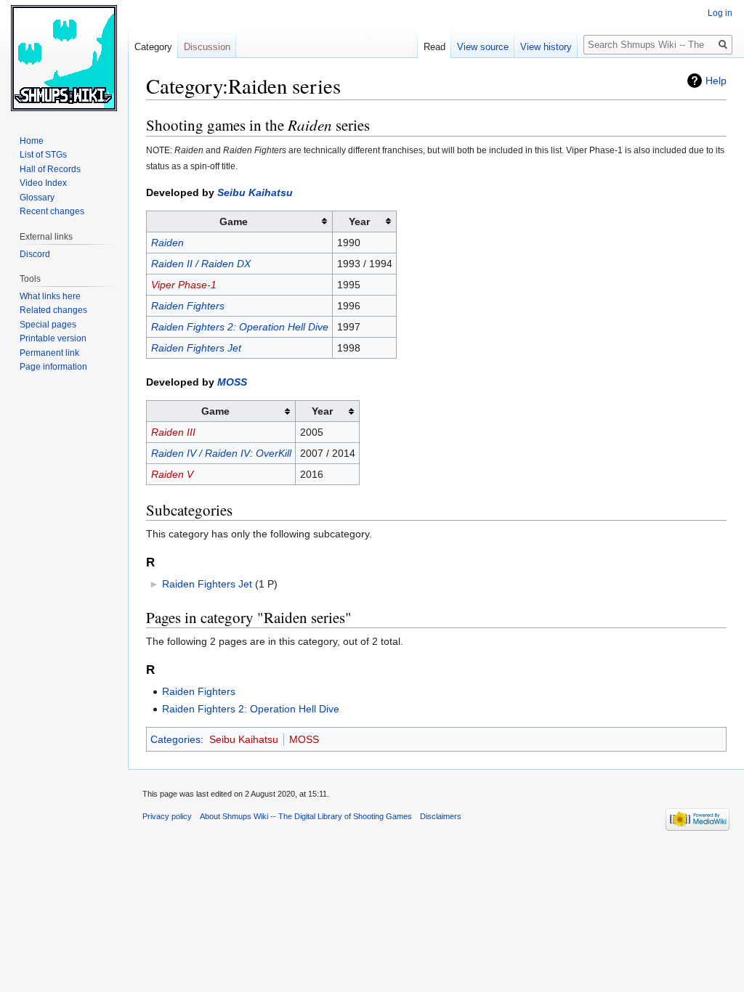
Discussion (207, 46)
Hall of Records (50, 169)
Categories (175, 739)
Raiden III (173, 432)
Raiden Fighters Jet (196, 348)
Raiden (167, 242)
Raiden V (172, 474)
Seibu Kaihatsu (255, 192)
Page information (53, 367)
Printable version (53, 338)
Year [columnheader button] (359, 221)
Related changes (53, 310)
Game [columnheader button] (233, 221)
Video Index (43, 183)
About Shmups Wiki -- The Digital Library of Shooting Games (306, 816)
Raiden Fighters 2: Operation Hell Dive (239, 327)
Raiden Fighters (188, 306)
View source (483, 46)
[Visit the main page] (64, 58)
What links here (50, 296)
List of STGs (43, 155)
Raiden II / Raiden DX (201, 263)
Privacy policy (167, 816)
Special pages (48, 325)
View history (546, 46)
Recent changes (52, 211)
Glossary (37, 197)
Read (434, 46)
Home (32, 141)
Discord (35, 254)
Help (716, 80)
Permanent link (49, 353)
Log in (720, 13)
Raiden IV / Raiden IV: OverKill (221, 453)
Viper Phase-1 (184, 284)
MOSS (232, 382)
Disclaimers (440, 816)
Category (153, 46)
